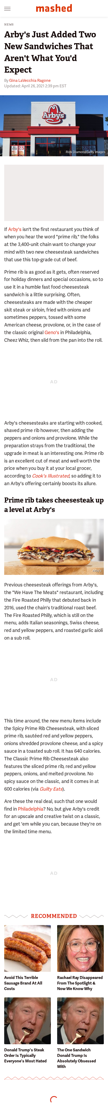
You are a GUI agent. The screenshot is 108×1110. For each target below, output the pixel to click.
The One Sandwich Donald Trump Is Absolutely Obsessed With (76, 1058)
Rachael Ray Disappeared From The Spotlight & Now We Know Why (80, 983)
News (9, 24)
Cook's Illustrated (50, 476)
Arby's (14, 229)
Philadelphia (30, 809)
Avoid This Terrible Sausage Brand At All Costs (23, 983)
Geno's (52, 332)
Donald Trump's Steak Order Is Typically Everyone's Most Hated (25, 1055)
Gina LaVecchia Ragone (30, 80)
